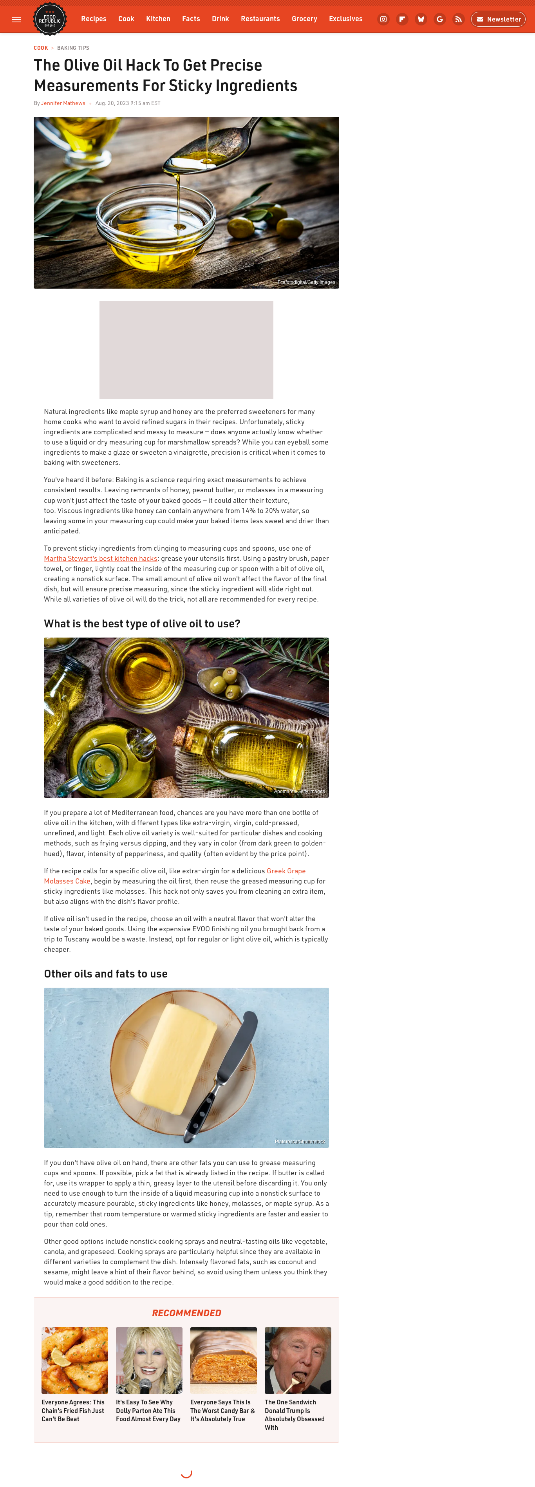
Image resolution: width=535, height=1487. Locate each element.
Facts (191, 18)
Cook (126, 18)
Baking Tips (73, 48)
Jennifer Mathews (63, 102)
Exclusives (346, 18)
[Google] (440, 19)
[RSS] (458, 19)
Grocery (304, 18)
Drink (220, 18)
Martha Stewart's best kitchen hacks (100, 558)
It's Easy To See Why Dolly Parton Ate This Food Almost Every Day (148, 1410)
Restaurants (260, 18)
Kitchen (158, 18)
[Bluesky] (421, 19)
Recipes (94, 18)
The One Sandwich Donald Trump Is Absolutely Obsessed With (295, 1414)
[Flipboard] (402, 19)
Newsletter (504, 19)
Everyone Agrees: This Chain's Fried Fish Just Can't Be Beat (73, 1410)
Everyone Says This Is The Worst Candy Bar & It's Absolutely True (222, 1410)
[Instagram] (383, 19)
